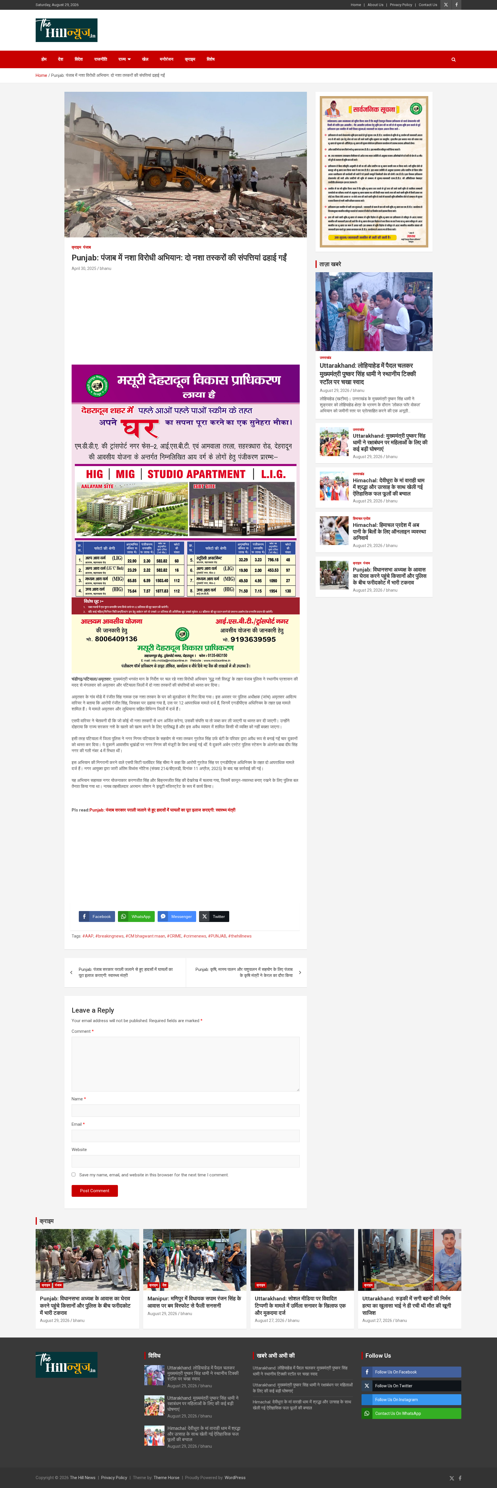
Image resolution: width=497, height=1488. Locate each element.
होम (44, 59)
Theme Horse (166, 1477)
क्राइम (190, 59)
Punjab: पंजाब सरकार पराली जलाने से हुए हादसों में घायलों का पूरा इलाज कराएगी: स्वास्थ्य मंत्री (162, 810)
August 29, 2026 (334, 390)
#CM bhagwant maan (145, 936)
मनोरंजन (166, 59)
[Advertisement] (186, 315)
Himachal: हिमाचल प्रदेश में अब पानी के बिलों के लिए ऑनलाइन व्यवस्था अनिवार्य (389, 532)
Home (356, 5)
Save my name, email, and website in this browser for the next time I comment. (154, 1175)
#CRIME (174, 936)
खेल (145, 59)
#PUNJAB (217, 936)
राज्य (122, 59)
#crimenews (194, 936)
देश (60, 59)
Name (79, 1099)
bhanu (105, 268)
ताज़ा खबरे (330, 264)
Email (78, 1124)
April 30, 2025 (84, 268)
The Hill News (82, 1477)
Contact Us (428, 5)
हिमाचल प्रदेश (361, 519)
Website (79, 1149)
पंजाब (87, 247)
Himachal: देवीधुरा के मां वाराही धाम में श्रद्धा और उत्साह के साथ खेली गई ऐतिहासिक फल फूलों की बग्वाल (389, 487)
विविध (154, 1355)
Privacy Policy (401, 5)
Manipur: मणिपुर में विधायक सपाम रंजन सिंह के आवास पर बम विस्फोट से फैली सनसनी (194, 1302)
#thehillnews (240, 936)
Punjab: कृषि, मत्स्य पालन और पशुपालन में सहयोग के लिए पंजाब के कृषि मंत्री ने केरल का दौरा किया (244, 972)
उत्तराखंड (325, 358)
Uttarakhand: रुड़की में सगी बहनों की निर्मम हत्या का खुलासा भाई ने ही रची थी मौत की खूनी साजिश (406, 1305)
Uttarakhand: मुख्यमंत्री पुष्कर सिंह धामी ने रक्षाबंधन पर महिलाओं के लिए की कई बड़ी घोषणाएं (390, 442)
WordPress (235, 1477)
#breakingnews (109, 936)
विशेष (211, 59)
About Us (375, 5)
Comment (83, 1031)
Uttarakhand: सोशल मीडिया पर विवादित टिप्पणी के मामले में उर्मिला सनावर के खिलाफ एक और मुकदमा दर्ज (300, 1305)
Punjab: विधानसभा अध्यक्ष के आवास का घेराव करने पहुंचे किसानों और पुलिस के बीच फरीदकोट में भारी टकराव (390, 576)
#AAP (87, 936)
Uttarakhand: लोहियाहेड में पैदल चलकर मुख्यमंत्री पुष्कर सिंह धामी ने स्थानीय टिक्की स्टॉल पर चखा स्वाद (368, 374)
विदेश (79, 59)
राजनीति (100, 59)
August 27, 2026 (269, 1320)
